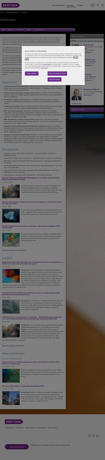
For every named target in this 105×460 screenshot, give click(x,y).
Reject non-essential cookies (57, 73)
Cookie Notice (44, 68)
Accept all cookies (54, 79)
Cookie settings (32, 73)
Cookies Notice (47, 64)
